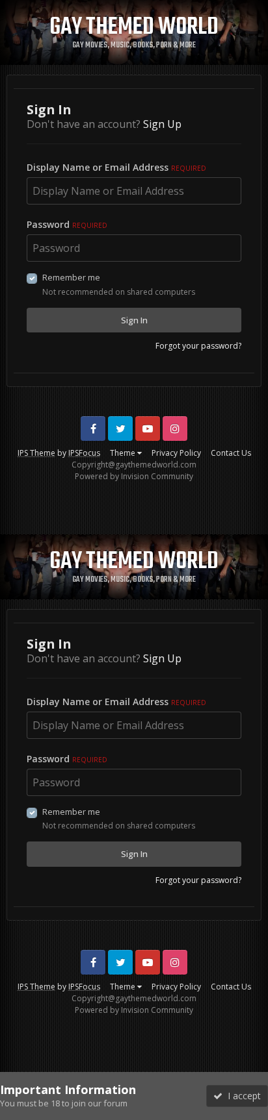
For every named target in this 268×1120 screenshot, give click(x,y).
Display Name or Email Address (116, 167)
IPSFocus (84, 452)
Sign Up (162, 124)
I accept (241, 1095)
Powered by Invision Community (134, 476)
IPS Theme (36, 452)
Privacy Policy (176, 452)
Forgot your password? (198, 345)
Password (67, 224)
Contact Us (231, 452)
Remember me (71, 277)
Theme (123, 452)
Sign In (134, 320)
